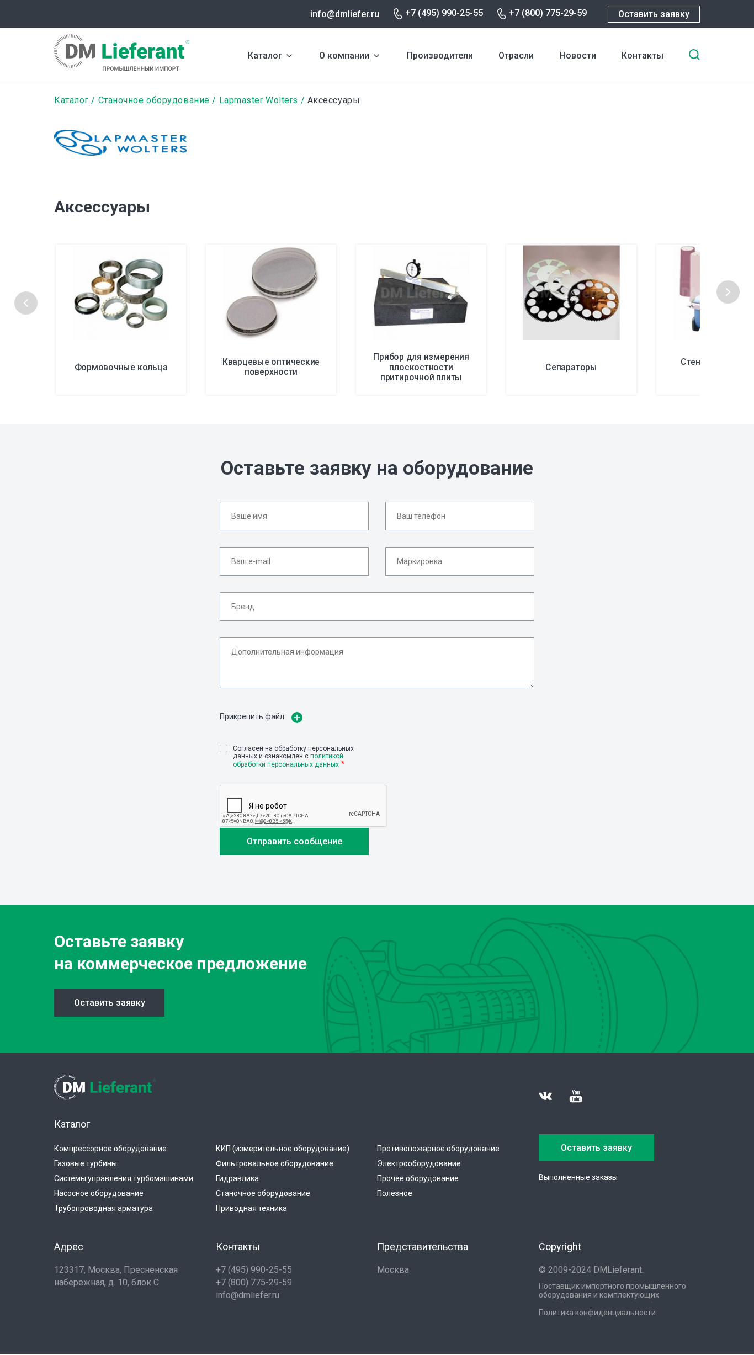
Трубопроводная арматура (103, 1208)
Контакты (642, 55)
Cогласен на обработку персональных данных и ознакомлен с (293, 756)
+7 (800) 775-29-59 (548, 13)
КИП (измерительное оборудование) (282, 1148)
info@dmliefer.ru (344, 14)
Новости (578, 55)
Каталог (265, 55)
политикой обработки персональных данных (288, 760)
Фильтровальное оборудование (274, 1163)
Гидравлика (237, 1178)
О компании (344, 55)
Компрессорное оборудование (110, 1148)
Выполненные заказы (578, 1177)
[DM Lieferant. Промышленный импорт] (121, 67)
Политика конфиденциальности (597, 1312)
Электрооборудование (419, 1163)
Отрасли (516, 55)
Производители (440, 55)
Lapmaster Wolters (258, 100)
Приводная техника (251, 1208)
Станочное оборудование (154, 100)
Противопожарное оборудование (438, 1148)
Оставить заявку (653, 14)
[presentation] (26, 303)
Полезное (394, 1193)
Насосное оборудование (99, 1193)
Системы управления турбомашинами (123, 1178)
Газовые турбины (85, 1163)
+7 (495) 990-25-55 (444, 13)
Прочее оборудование (418, 1178)
